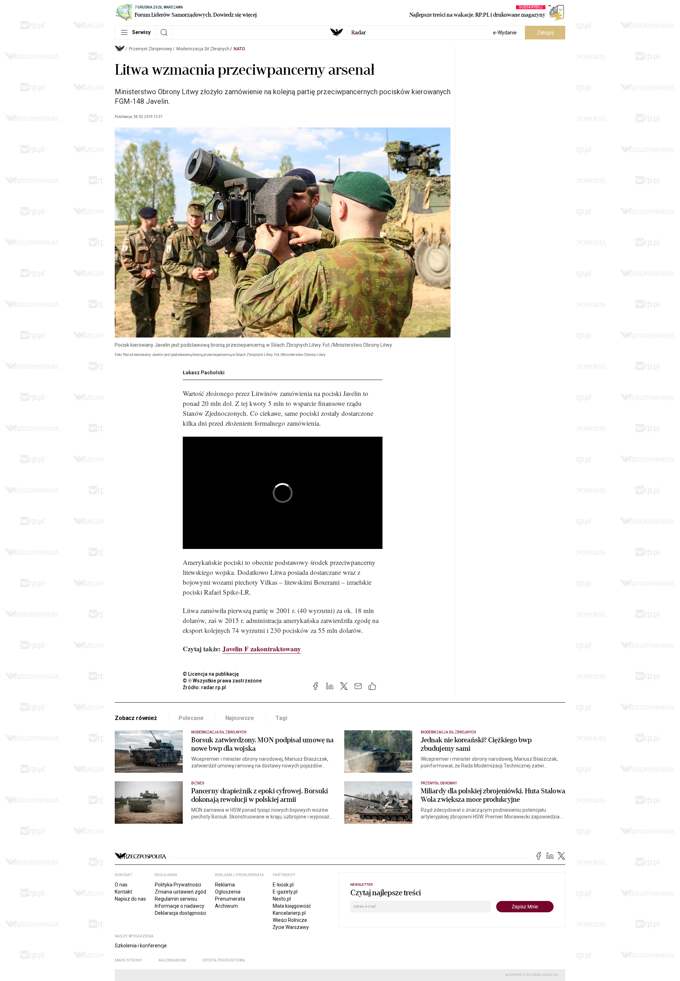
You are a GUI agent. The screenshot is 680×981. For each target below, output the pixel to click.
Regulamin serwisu (176, 899)
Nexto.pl (282, 899)
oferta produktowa (223, 960)
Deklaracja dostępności (180, 913)
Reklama (225, 885)
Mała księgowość (292, 906)
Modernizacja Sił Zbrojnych (203, 48)
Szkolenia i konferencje (141, 945)
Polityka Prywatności (178, 885)
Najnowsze (239, 718)
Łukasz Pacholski (204, 372)
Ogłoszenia (227, 892)
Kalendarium (172, 960)
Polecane (191, 718)
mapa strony (128, 960)
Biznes (197, 783)
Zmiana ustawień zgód (180, 892)
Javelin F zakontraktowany (261, 648)
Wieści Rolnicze (290, 920)
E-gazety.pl (285, 892)
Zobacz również (136, 718)
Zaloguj (545, 32)
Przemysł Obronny (439, 783)
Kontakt (123, 892)
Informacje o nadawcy (179, 906)
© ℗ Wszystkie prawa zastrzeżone (222, 681)
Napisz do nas (130, 899)
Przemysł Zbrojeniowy (150, 48)
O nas (121, 885)
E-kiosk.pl (283, 885)
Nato (239, 48)
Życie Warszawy (291, 927)
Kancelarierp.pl (289, 913)
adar (358, 32)
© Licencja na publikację (211, 674)
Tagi (281, 718)
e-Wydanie (505, 32)
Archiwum (226, 906)
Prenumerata (230, 899)
